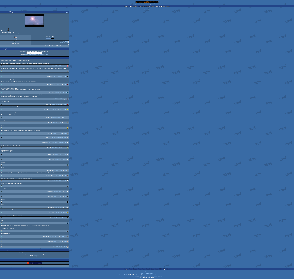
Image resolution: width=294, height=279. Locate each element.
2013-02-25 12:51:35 (58, 217)
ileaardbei (64, 104)
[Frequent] (67, 202)
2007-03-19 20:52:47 (59, 159)
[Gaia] (67, 217)
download (65, 41)
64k (9, 30)
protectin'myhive (63, 109)
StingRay (65, 180)
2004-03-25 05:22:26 (56, 137)
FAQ (164, 6)
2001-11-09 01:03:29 (57, 84)
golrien (65, 84)
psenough (64, 137)
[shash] (67, 128)
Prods (130, 6)
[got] (67, 92)
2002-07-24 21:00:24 (53, 109)
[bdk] (67, 154)
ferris (65, 207)
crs (66, 99)
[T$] (67, 223)
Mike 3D (65, 117)
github (160, 276)
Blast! (65, 246)
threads (46, 54)
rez (66, 212)
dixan (65, 71)
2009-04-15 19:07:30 (58, 196)
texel (66, 196)
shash (65, 128)
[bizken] (67, 122)
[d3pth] (67, 191)
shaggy (65, 133)
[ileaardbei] (67, 104)
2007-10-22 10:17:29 (56, 180)
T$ (66, 223)
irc (175, 274)
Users (143, 6)
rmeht (65, 170)
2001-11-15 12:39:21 (59, 99)
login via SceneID (37, 263)
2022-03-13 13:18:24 (57, 246)
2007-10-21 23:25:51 (56, 175)
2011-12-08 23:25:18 (59, 212)
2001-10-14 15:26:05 (56, 65)
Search (156, 6)
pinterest (34, 54)
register (66, 265)
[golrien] (67, 84)
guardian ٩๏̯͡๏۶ (63, 236)
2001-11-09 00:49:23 (57, 76)
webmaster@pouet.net (153, 276)
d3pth (65, 191)
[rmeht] (67, 170)
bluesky (42, 54)
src (66, 159)
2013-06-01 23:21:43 (59, 223)
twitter (30, 54)
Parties (139, 6)
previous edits (34, 256)
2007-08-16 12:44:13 (56, 165)
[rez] (67, 212)
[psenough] (67, 137)
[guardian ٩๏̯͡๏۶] (67, 236)
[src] (67, 159)
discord (171, 274)
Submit (168, 6)
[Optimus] (67, 175)
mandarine (136, 274)
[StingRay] (67, 180)
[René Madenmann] (67, 142)
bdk (66, 154)
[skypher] (68, 45)
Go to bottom (147, 9)
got (66, 92)
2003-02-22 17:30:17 (57, 128)
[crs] (67, 99)
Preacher (65, 147)
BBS (160, 6)
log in (62, 265)
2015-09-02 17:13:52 (58, 231)
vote (144, 4)
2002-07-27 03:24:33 (56, 117)
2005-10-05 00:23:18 (58, 154)
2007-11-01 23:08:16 (58, 186)
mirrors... (66, 44)
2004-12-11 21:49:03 (56, 147)
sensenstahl (139, 4)
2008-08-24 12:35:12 (58, 191)
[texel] (67, 196)
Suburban (15, 12)
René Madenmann (63, 142)
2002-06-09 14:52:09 (56, 104)
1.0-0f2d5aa (125, 274)
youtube (66, 42)
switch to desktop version (147, 273)
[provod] (67, 241)
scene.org (146, 274)
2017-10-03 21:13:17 (53, 236)
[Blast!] (67, 246)
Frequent (65, 202)
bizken (65, 122)
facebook (26, 54)
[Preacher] (67, 147)
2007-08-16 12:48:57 (57, 170)
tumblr (38, 54)
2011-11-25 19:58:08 (56, 202)
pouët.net (120, 274)
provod (65, 241)
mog (66, 231)
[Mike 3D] (67, 117)
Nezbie (65, 76)
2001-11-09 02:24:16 (59, 92)
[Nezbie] (67, 76)
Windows (10, 29)
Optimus (65, 175)
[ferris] (67, 207)
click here (36, 255)
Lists (152, 6)
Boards (148, 6)
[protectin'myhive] (67, 109)
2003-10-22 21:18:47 (57, 133)
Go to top (147, 271)
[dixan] (67, 71)
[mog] (67, 231)
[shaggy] (67, 133)
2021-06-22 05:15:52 (57, 241)
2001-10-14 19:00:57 (58, 71)
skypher (65, 45)
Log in (126, 6)
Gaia (66, 217)
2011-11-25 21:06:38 (58, 207)
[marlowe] (67, 165)
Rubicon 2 (16, 34)
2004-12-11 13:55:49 (52, 142)
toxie (66, 186)
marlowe (65, 165)
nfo (67, 12)
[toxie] (67, 186)
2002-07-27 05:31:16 (57, 122)
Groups (135, 6)
